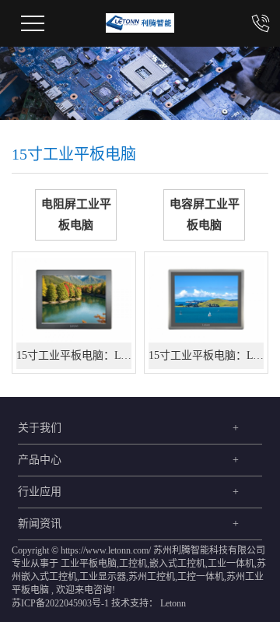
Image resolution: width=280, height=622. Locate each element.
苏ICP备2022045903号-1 (60, 603)
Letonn (173, 603)
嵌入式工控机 (177, 563)
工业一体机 (231, 563)
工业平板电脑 (89, 563)
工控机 (133, 563)
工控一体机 (200, 576)
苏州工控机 (151, 576)
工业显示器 (102, 576)
